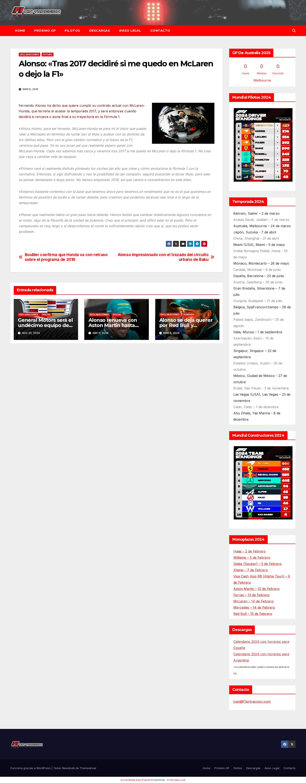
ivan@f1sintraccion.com (252, 701)
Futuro (47, 54)
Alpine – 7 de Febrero (250, 570)
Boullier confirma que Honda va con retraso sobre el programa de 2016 (66, 257)
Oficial (46, 314)
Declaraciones (29, 54)
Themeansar (88, 768)
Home (20, 30)
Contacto (160, 30)
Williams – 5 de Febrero (251, 557)
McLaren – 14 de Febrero (253, 601)
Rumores (188, 314)
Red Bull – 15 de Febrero (252, 614)
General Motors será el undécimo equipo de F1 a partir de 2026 (45, 325)
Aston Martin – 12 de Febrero (256, 589)
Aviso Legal (130, 30)
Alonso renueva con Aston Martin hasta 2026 (112, 325)
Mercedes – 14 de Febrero (254, 607)
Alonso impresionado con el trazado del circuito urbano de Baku (163, 257)
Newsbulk (68, 768)
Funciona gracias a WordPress (30, 768)
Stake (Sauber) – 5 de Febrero (257, 564)
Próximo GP (45, 30)
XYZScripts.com (176, 779)
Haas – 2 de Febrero (249, 551)
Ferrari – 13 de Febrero (251, 595)
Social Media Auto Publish (136, 779)
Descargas (99, 30)
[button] (294, 30)
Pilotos (72, 30)
